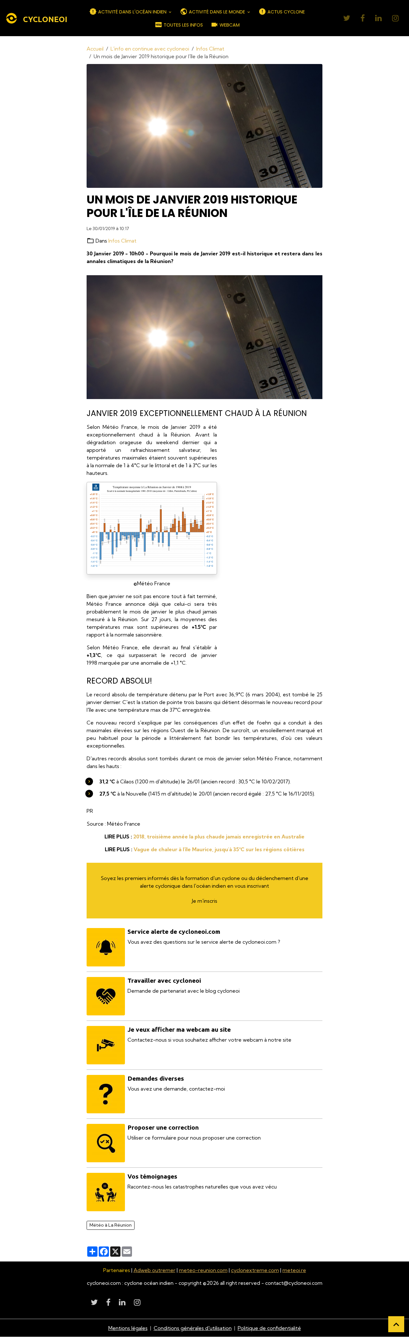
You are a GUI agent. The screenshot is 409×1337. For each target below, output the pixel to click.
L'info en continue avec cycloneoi (150, 48)
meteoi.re (294, 1270)
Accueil (95, 48)
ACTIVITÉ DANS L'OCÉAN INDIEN (132, 12)
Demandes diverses (155, 1078)
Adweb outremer (154, 1270)
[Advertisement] (274, 519)
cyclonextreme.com (255, 1270)
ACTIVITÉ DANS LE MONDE (217, 12)
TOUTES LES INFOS (182, 25)
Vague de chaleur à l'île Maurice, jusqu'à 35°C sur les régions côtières (219, 849)
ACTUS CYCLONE (285, 12)
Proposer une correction (163, 1127)
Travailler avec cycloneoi (164, 980)
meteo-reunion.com (203, 1270)
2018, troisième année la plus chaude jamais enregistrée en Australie (219, 836)
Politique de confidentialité (269, 1328)
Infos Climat (210, 48)
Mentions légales (128, 1328)
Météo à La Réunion (110, 1225)
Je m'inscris (204, 901)
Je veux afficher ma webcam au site (179, 1029)
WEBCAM (229, 25)
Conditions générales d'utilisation (193, 1328)
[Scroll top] (396, 1324)
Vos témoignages (152, 1176)
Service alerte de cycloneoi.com (173, 931)
